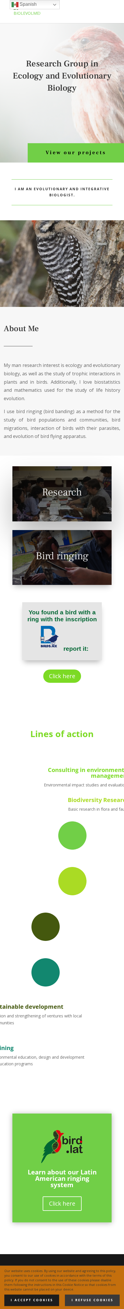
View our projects (76, 152)
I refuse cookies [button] (92, 1300)
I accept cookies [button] (32, 1300)
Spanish (27, 4)
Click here (62, 676)
